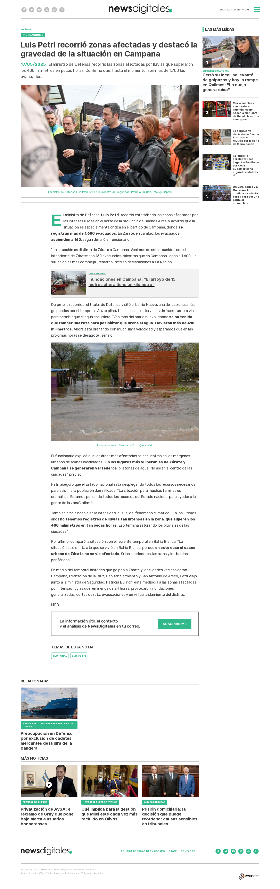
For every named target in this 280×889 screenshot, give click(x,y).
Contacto (188, 851)
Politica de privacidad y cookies (143, 851)
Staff (173, 851)
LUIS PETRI (79, 655)
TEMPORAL (59, 655)
